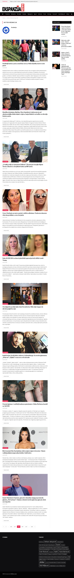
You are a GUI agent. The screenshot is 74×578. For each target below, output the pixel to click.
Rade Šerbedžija (51, 559)
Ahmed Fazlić (60, 541)
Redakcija (14, 27)
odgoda (40, 559)
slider (42, 562)
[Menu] (2, 14)
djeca (55, 547)
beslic (58, 545)
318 (32, 526)
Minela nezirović (47, 556)
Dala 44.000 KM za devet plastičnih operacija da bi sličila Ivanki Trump (23, 259)
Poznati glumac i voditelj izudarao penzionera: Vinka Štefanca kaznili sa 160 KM (25, 405)
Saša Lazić (57, 559)
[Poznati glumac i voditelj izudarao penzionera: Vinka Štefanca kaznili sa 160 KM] (25, 391)
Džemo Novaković (65, 547)
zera (57, 565)
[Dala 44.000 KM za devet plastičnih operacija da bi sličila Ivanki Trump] (25, 245)
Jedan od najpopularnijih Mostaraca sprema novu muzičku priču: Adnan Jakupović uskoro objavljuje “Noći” (66, 69)
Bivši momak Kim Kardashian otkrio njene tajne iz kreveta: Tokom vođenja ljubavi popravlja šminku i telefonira (24, 452)
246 (11, 526)
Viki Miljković (44, 565)
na (69, 557)
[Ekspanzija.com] (13, 7)
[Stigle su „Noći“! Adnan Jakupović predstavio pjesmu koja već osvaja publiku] (56, 54)
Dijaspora (30, 14)
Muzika (24, 14)
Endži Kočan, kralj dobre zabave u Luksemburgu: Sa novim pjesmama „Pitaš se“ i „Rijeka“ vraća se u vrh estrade (25, 356)
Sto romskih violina (53, 562)
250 (26, 526)
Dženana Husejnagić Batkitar (44, 549)
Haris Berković (64, 552)
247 (15, 526)
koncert (60, 554)
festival (51, 551)
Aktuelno (13, 14)
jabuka (50, 554)
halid (56, 552)
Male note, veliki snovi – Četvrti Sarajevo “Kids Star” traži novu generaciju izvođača (66, 43)
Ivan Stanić (45, 554)
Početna (7, 14)
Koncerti (55, 14)
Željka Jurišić (62, 565)
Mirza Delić (54, 556)
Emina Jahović (65, 549)
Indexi (40, 554)
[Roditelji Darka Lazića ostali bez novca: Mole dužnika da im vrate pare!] (25, 50)
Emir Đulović (44, 552)
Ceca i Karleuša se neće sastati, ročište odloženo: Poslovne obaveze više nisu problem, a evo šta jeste (25, 214)
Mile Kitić (41, 556)
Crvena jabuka (42, 547)
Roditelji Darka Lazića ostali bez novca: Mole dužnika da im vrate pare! (24, 64)
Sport (35, 14)
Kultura (40, 14)
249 (22, 526)
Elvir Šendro (59, 549)
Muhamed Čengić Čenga (62, 556)
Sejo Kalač (62, 559)
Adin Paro (41, 541)
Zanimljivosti (61, 14)
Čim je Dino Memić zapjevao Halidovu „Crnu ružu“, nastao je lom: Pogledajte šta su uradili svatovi (66, 30)
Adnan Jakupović (50, 542)
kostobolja (64, 554)
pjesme (44, 559)
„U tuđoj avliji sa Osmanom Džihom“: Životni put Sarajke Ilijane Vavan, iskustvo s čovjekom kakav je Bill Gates (23, 165)
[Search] (71, 14)
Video (67, 14)
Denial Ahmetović (49, 547)
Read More (6, 84)
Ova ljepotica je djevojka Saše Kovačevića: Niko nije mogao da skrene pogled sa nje (23, 308)
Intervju (49, 14)
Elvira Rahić (54, 549)
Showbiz (19, 14)
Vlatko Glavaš (52, 565)
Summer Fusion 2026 (61, 562)
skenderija (67, 559)
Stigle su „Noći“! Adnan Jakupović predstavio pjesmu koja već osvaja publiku (24, 1)
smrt (47, 562)
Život (44, 14)
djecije (59, 547)
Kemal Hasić (55, 554)
